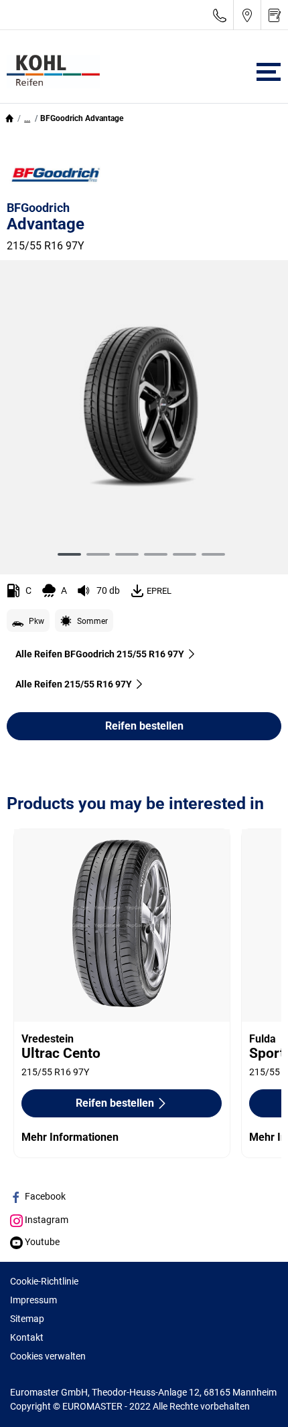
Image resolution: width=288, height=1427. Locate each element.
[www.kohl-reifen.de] (50, 71)
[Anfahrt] (247, 15)
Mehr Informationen (70, 1137)
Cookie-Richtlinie (44, 1281)
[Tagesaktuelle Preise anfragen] (274, 15)
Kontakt (27, 1337)
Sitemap (27, 1318)
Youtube (41, 1241)
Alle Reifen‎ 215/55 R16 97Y (73, 684)
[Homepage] (9, 118)
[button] (27, 118)
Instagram (45, 1219)
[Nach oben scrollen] (253, 1399)
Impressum (33, 1300)
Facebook (44, 1196)
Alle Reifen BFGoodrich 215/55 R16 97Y (99, 654)
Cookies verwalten (48, 1356)
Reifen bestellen (144, 726)
